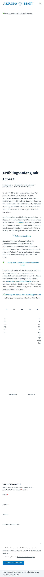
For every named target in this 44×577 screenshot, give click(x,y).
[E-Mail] (22, 309)
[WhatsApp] (30, 309)
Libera (20, 222)
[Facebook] (6, 309)
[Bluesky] (37, 309)
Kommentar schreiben (11, 524)
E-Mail (5, 504)
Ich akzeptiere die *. (20, 557)
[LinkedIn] (14, 309)
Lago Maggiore (20, 186)
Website (5, 514)
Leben (28, 186)
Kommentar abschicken (13, 563)
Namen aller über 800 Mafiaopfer (18, 281)
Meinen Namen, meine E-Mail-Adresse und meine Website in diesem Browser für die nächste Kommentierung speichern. (22, 550)
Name (5, 495)
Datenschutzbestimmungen (26, 557)
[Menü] (40, 4)
